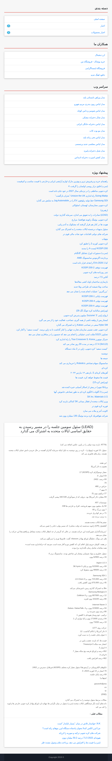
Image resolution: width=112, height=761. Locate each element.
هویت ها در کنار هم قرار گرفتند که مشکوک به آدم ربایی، (82, 224)
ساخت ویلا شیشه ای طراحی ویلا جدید (91, 287)
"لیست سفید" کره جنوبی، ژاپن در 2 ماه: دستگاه (86, 349)
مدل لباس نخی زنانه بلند (94, 137)
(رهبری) (104, 210)
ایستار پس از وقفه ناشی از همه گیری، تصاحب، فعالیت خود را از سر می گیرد (73, 320)
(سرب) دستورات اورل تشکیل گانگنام (91, 253)
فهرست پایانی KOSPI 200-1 (95, 296)
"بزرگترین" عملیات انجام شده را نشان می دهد (87, 291)
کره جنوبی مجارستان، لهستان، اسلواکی (90, 205)
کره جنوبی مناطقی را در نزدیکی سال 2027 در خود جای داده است (78, 191)
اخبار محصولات (98, 32)
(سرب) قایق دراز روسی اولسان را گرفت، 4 (88, 186)
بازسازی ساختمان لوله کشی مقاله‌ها (91, 282)
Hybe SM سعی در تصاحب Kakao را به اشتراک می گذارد (82, 325)
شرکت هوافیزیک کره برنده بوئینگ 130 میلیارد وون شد (83, 416)
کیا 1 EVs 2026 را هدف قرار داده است (90, 263)
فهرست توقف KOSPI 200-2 (95, 267)
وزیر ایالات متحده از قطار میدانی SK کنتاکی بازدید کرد (83, 401)
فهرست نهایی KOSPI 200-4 (95, 301)
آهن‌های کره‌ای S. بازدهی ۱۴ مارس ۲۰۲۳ (89, 373)
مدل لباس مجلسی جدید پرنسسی (90, 144)
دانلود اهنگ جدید (98, 75)
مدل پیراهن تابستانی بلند (94, 97)
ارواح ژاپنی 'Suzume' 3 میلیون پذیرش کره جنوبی (86, 315)
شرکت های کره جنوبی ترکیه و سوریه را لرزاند (79, 733)
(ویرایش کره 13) (100, 382)
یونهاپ (105, 239)
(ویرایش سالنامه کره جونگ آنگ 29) (92, 310)
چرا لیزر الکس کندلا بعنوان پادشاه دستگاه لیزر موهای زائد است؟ (71, 728)
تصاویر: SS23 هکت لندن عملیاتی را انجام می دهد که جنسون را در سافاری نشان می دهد (68, 334)
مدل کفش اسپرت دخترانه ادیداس (90, 157)
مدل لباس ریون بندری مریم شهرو (89, 104)
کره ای (104, 368)
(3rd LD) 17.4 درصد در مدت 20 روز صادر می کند (85, 344)
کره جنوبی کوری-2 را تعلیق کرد (93, 243)
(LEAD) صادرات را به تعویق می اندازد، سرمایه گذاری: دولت (81, 215)
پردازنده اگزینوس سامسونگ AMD (92, 258)
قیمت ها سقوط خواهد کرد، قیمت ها (91, 377)
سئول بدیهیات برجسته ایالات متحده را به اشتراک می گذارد (82, 229)
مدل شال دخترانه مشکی (93, 117)
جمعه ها (104, 358)
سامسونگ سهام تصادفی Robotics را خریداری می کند (83, 363)
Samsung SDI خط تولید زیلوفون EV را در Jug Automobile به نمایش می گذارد (72, 200)
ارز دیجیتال (100, 55)
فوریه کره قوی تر (100, 406)
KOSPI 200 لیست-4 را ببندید (95, 248)
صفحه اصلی (99, 19)
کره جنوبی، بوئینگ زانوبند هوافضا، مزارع (90, 220)
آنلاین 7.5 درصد (101, 277)
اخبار (103, 26)
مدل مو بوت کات (97, 131)
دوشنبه (104, 353)
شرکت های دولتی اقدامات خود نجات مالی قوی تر (85, 234)
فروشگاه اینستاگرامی (95, 68)
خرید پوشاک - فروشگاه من (93, 61)
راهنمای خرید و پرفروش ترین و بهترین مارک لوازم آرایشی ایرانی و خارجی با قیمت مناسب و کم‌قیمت (62, 181)
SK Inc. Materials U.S (97, 397)
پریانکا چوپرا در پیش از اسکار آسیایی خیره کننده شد (85, 387)
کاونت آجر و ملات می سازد (95, 411)
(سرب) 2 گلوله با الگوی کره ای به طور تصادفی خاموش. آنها (81, 392)
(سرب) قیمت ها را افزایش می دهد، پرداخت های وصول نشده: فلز (71, 742)
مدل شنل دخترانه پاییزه (94, 151)
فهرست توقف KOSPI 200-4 (95, 306)
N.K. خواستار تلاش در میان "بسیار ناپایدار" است (78, 723)
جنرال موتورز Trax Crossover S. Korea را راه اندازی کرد (82, 339)
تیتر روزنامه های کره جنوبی (95, 272)
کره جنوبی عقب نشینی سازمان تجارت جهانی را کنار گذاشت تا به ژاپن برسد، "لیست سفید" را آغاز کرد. (62, 330)
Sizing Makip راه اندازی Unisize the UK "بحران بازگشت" (81, 196)
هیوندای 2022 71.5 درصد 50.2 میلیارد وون (81, 738)
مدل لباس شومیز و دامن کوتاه (91, 111)
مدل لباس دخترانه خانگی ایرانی (91, 124)
